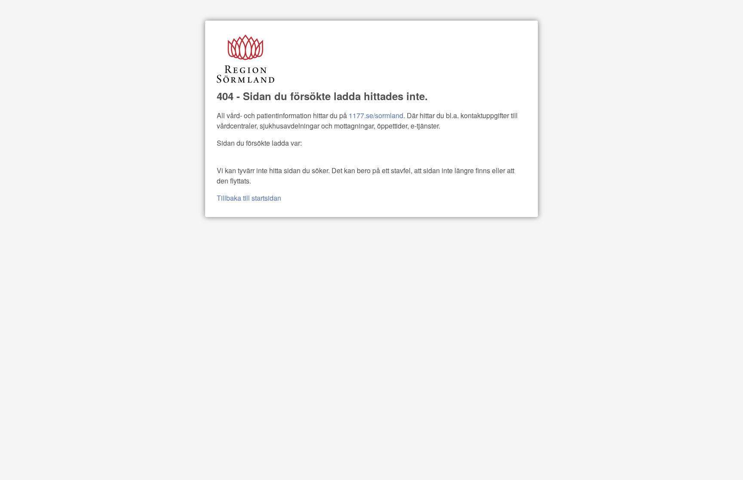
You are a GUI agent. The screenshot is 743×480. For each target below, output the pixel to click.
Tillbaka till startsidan (249, 198)
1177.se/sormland (376, 115)
